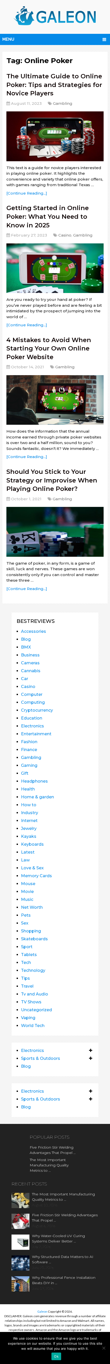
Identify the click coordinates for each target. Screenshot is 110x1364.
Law (25, 860)
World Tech (33, 1025)
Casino (64, 235)
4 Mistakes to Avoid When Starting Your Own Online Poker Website (48, 348)
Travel (27, 986)
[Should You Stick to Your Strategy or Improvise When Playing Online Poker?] (55, 531)
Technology (33, 970)
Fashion (29, 741)
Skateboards (34, 938)
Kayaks (28, 836)
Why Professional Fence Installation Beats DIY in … (63, 1280)
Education (31, 718)
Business (30, 655)
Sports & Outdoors (40, 1058)
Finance (29, 749)
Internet (29, 820)
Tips (25, 978)
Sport (26, 946)
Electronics (32, 726)
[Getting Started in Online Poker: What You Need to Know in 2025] (55, 268)
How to (28, 804)
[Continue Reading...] (26, 193)
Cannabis (30, 670)
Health (28, 789)
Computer (31, 694)
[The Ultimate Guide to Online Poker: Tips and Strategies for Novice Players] (55, 136)
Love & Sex (32, 868)
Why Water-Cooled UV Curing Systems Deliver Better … (58, 1238)
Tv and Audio (34, 994)
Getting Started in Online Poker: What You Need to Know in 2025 (47, 216)
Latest (28, 852)
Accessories (33, 631)
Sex (24, 923)
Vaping (28, 1017)
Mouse (28, 883)
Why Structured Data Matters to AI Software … (62, 1259)
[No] (103, 1348)
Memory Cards (36, 875)
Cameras (30, 663)
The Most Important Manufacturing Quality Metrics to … (49, 1165)
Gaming (29, 765)
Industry (29, 812)
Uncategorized (36, 1009)
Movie (27, 891)
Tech (26, 962)
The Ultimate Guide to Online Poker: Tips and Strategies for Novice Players (54, 84)
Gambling (62, 103)
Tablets (29, 954)
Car (24, 678)
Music (27, 899)
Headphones (34, 781)
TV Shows (31, 1002)
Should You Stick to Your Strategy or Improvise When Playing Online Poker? (51, 480)
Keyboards (32, 844)
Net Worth (32, 907)
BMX (26, 647)
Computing (33, 702)
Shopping (31, 931)
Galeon (42, 1311)
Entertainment (36, 733)
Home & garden (37, 797)
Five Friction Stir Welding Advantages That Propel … (53, 1150)
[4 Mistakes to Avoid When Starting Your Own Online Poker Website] (55, 400)
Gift (24, 773)
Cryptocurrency (37, 710)
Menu (8, 39)
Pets (26, 915)
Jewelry (29, 828)
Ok (56, 1356)
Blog (26, 639)
